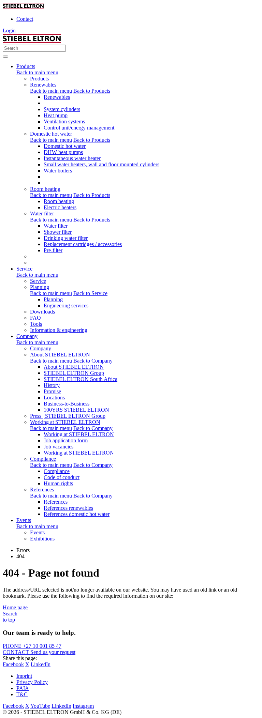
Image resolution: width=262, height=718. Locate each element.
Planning (39, 287)
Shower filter (58, 232)
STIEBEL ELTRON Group (74, 373)
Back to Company (93, 361)
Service (38, 281)
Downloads (42, 312)
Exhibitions (42, 538)
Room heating (45, 189)
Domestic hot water (51, 134)
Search (10, 613)
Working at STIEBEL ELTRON (65, 422)
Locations (54, 397)
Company (40, 348)
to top (9, 620)
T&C (22, 694)
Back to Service (90, 293)
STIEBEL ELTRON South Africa (80, 379)
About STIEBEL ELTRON (60, 354)
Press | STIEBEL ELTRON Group (67, 416)
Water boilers (58, 170)
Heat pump (56, 115)
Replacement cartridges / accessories (83, 244)
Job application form (66, 440)
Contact (24, 19)
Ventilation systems (64, 121)
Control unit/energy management (79, 128)
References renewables (68, 508)
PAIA (22, 688)
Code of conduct (61, 477)
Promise (52, 391)
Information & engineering (58, 330)
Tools (36, 324)
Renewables (43, 85)
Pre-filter (53, 250)
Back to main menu (37, 72)
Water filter (42, 213)
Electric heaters (60, 207)
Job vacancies (58, 446)
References (42, 489)
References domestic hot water (77, 514)
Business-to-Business (66, 404)
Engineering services (66, 305)
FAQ (35, 318)
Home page (15, 607)
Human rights (58, 483)
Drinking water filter (66, 238)
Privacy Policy (32, 682)
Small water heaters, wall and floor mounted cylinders (101, 164)
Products (39, 78)
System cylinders (62, 109)
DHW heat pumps (63, 152)
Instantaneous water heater (72, 158)
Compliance (43, 459)
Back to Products (91, 91)
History (52, 385)
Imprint (24, 676)
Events (37, 532)
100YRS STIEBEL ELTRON (76, 410)
